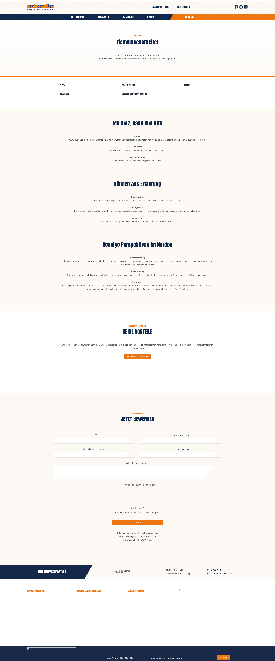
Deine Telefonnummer (181, 435)
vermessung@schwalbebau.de (140, 612)
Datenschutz (162, 658)
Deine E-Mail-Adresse (181, 449)
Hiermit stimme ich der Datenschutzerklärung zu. (137, 512)
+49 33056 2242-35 (92, 608)
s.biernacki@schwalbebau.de (219, 573)
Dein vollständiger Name (94, 449)
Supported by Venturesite (174, 658)
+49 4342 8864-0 (183, 6)
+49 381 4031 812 (143, 605)
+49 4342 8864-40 (41, 608)
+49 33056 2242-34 (93, 605)
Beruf (94, 435)
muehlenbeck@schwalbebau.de (90, 612)
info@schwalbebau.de (161, 6)
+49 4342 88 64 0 (213, 570)
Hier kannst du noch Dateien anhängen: (137, 485)
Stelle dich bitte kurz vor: (137, 463)
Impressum (153, 658)
